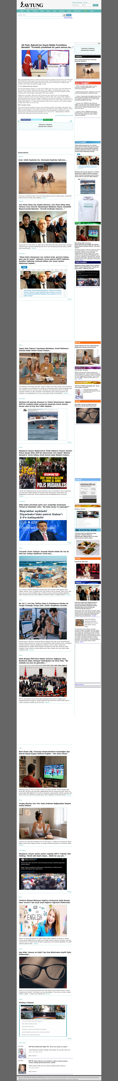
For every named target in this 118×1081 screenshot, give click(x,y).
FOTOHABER (80, 142)
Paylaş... (70, 299)
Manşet (21, 201)
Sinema (21, 156)
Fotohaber (22, 253)
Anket (20, 999)
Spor (20, 748)
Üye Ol (85, 2)
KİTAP (77, 401)
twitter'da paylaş (37, 119)
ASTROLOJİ (80, 368)
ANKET (78, 506)
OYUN (77, 559)
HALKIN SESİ (81, 382)
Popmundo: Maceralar (81, 561)
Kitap (20, 949)
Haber (78, 582)
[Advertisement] (9, 33)
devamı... (81, 260)
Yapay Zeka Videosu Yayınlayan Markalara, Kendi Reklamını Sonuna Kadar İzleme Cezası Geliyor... (91, 623)
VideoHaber (22, 850)
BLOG (77, 343)
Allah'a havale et (48, 119)
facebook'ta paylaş (25, 119)
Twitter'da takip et (79, 684)
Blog (20, 800)
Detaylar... (44, 197)
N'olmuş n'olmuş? (80, 509)
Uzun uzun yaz (68, 17)
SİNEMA (78, 57)
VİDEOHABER (81, 262)
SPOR (78, 223)
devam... (80, 379)
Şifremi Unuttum (77, 2)
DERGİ (78, 480)
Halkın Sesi (22, 1042)
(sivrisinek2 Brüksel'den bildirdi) (64, 115)
